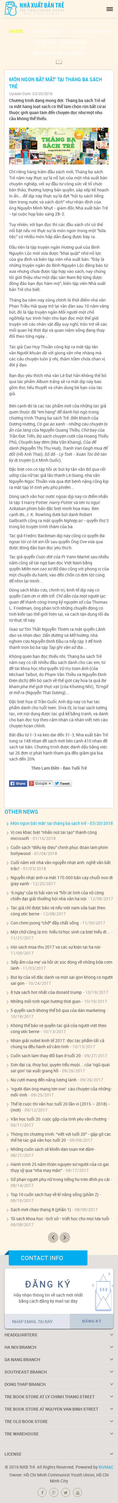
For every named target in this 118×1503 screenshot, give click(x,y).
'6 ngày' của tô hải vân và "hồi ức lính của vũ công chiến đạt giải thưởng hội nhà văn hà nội (57, 895)
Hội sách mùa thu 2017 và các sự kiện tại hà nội (55, 947)
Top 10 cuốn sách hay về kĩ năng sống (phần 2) (55, 1194)
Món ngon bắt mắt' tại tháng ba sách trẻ (48, 823)
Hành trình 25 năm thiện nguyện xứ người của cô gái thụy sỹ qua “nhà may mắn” (60, 1167)
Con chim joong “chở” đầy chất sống (45, 923)
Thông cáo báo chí (90, 31)
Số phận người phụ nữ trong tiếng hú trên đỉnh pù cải (60, 1179)
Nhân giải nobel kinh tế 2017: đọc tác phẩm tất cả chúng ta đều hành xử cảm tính (57, 1043)
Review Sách (47, 31)
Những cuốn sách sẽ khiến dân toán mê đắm (52, 1149)
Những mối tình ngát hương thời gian (45, 1001)
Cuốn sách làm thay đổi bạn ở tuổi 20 (46, 1055)
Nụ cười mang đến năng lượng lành (44, 1080)
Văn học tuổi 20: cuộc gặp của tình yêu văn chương (59, 1119)
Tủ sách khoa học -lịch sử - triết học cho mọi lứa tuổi (60, 1218)
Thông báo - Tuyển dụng (59, 42)
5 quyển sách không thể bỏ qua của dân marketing (58, 1010)
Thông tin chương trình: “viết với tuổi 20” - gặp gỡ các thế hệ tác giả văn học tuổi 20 (61, 1137)
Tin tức (16, 31)
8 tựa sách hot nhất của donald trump (46, 992)
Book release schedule (59, 53)
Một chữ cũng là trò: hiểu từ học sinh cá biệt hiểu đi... (60, 932)
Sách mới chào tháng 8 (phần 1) (41, 1209)
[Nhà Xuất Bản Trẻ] (35, 8)
